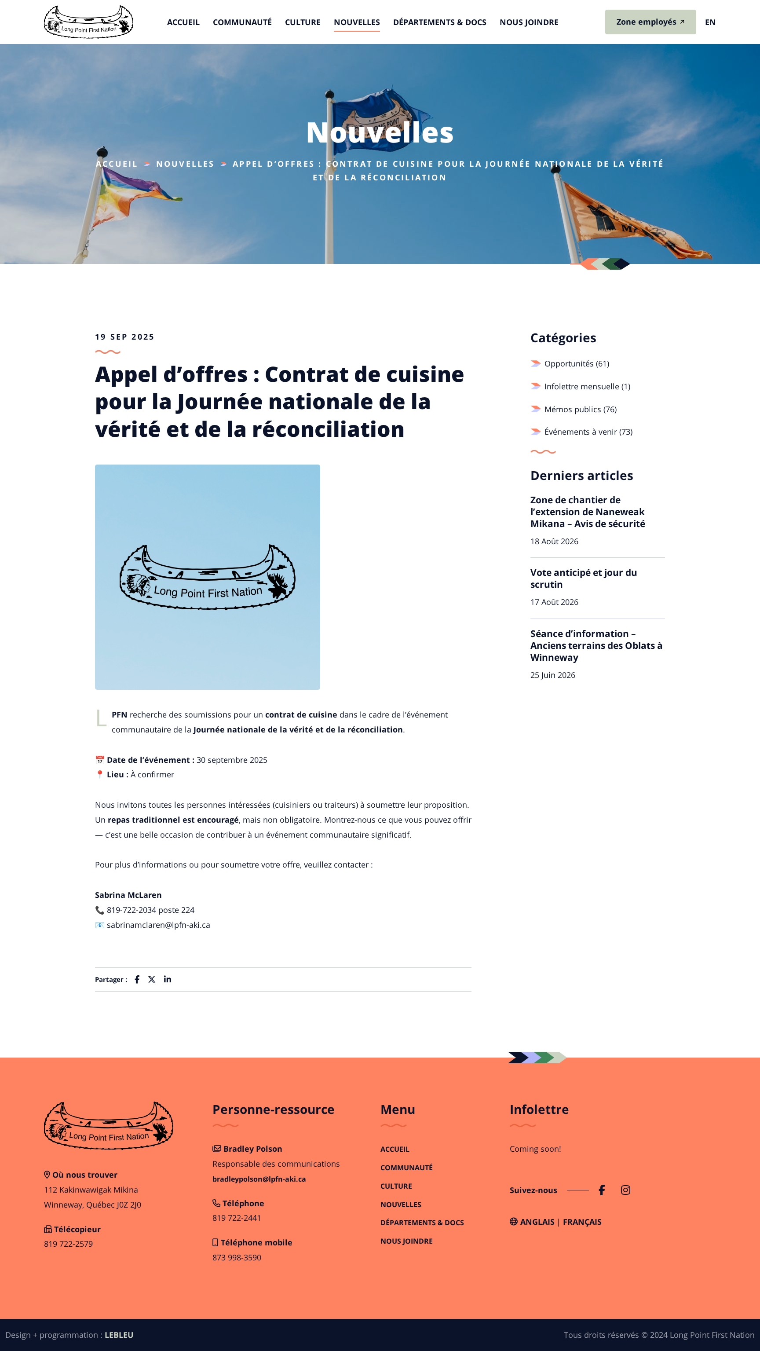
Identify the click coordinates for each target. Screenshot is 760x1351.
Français (582, 1221)
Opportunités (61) (576, 363)
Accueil (183, 22)
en (710, 22)
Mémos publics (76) (580, 409)
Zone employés (646, 21)
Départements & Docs (439, 22)
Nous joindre (529, 22)
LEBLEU (119, 1334)
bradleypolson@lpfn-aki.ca (259, 1179)
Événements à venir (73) (588, 431)
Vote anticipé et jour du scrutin (583, 578)
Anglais (537, 1221)
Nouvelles (357, 22)
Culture (303, 22)
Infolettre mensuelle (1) (587, 386)
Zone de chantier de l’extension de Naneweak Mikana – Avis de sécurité (587, 512)
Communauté (242, 22)
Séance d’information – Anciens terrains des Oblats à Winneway (596, 645)
